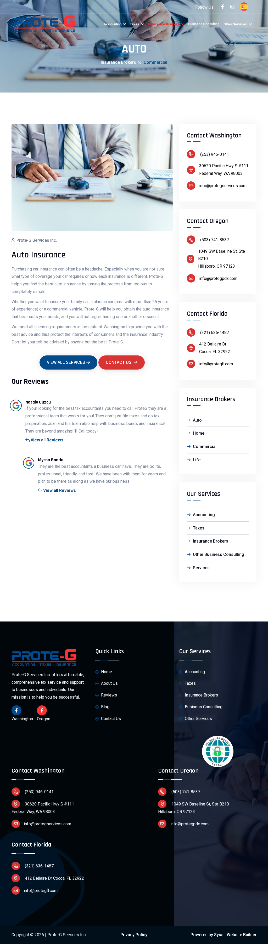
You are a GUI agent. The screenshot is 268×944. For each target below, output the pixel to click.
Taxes (135, 24)
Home (198, 433)
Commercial (204, 446)
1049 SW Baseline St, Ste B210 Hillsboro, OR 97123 (193, 808)
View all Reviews (46, 440)
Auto (197, 420)
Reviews (108, 695)
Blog (104, 706)
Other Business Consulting (218, 554)
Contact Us (119, 362)
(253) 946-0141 (214, 154)
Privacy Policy (133, 934)
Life (196, 459)
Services (201, 567)
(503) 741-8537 (214, 239)
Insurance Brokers (164, 24)
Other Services (236, 24)
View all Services (66, 362)
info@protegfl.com (216, 363)
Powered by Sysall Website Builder (223, 934)
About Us (109, 683)
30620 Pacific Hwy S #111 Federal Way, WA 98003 (43, 808)
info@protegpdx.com (218, 278)
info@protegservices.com (223, 185)
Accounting (113, 24)
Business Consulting (204, 24)
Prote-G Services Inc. (36, 240)
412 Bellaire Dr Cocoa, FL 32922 (54, 878)
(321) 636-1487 (214, 332)
